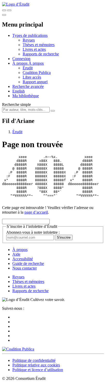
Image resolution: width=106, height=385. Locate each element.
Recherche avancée (28, 86)
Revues (29, 40)
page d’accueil (36, 212)
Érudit (28, 68)
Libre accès (32, 77)
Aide (16, 254)
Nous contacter (24, 268)
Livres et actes (34, 49)
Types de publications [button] (30, 35)
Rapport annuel (35, 82)
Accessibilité (22, 259)
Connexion (21, 58)
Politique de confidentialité (34, 360)
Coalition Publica (37, 72)
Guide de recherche (28, 263)
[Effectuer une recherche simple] (4, 10)
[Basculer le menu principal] (4, 15)
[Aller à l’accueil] (15, 4)
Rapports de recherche (41, 54)
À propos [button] (20, 63)
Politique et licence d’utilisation (37, 369)
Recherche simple (16, 104)
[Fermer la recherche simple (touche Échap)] (9, 10)
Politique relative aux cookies (36, 365)
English (18, 91)
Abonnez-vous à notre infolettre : (33, 232)
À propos (36, 63)
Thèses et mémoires (39, 45)
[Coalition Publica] (18, 349)
